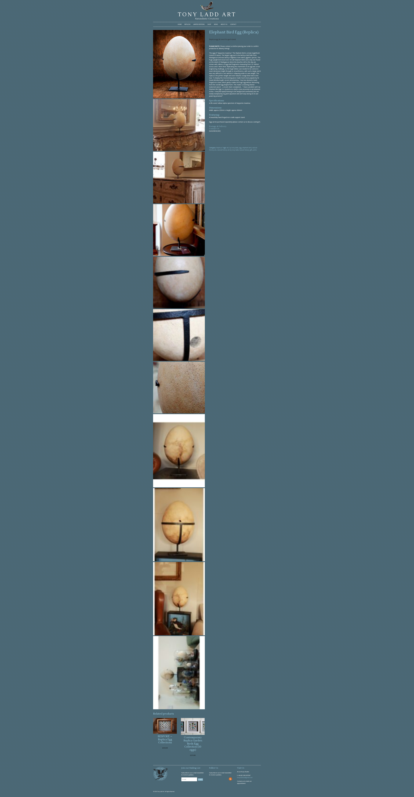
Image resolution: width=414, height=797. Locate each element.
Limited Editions (199, 24)
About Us (224, 24)
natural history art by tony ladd (227, 150)
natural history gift (245, 150)
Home (180, 24)
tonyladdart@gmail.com (244, 777)
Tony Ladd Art (207, 14)
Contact (233, 24)
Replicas (187, 24)
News (216, 24)
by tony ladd (234, 148)
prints (255, 150)
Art (228, 148)
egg (240, 148)
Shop (209, 24)
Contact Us (214, 128)
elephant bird (246, 148)
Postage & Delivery (218, 126)
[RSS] (230, 779)
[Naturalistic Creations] (207, 11)
